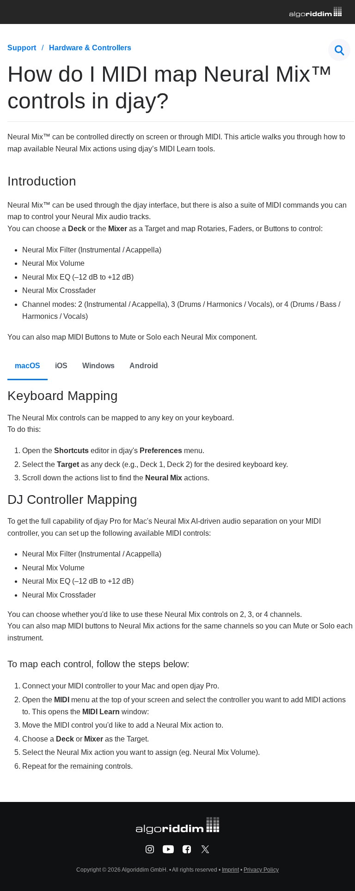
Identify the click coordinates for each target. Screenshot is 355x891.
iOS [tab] (61, 366)
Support (21, 48)
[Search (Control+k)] (339, 50)
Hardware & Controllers (90, 48)
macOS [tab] (27, 366)
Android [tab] (143, 366)
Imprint (230, 870)
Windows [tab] (98, 366)
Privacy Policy (261, 870)
